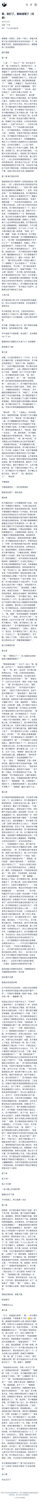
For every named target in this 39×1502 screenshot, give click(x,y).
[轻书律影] (5, 4)
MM (3, 28)
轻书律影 (22, 1498)
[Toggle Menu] (35, 4)
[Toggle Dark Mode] (31, 4)
